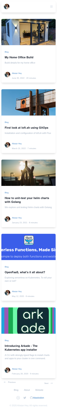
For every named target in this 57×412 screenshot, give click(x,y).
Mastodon (38, 397)
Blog (7, 52)
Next (46, 383)
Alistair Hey (17, 73)
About (27, 390)
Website (39, 390)
